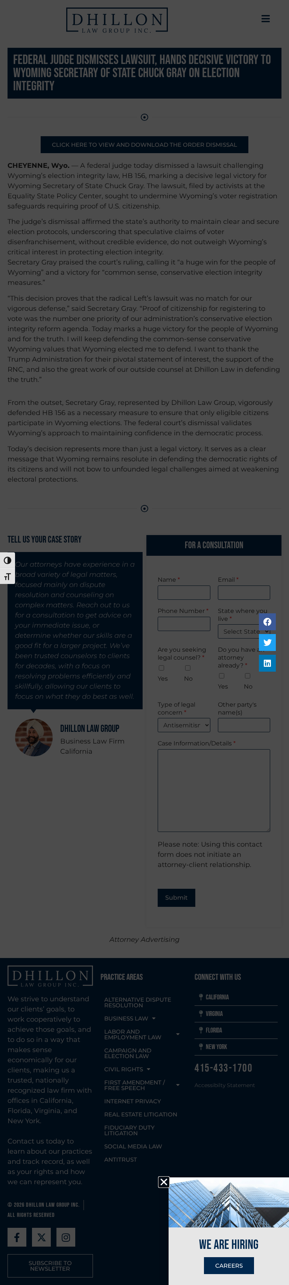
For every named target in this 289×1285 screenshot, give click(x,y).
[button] (164, 1182)
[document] (144, 642)
